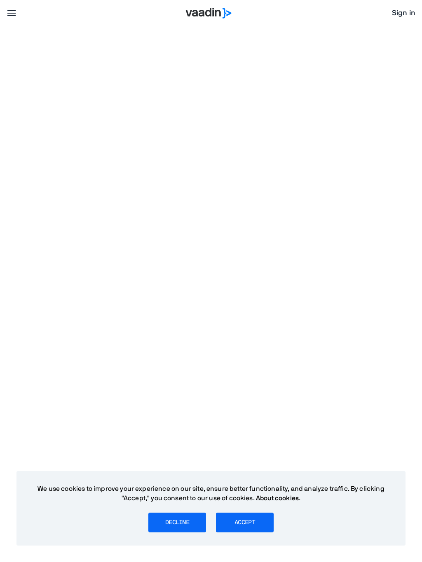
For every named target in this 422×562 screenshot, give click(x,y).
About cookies (277, 498)
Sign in (403, 13)
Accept (244, 522)
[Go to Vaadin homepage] (208, 13)
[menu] (11, 13)
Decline (177, 522)
